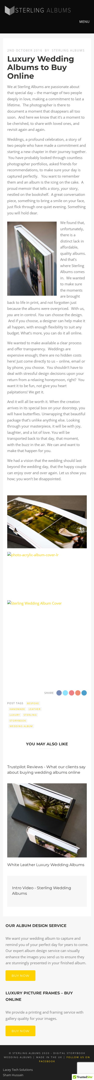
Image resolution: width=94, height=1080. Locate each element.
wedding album (21, 726)
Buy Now (20, 976)
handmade (17, 709)
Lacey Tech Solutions (18, 1069)
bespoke (33, 703)
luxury (15, 714)
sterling (30, 714)
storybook (18, 720)
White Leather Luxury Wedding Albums (45, 865)
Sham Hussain (13, 1075)
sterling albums (68, 50)
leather (34, 709)
